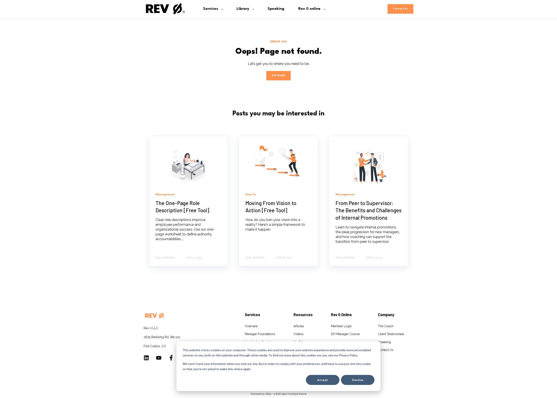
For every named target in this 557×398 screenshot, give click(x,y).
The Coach (385, 326)
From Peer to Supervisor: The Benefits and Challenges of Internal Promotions (368, 210)
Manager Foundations (260, 334)
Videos (299, 334)
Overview (251, 326)
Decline (358, 380)
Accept (322, 380)
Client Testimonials (391, 334)
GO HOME (278, 75)
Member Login (341, 326)
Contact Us (385, 350)
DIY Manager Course (345, 334)
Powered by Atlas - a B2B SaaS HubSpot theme (279, 393)
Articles (299, 326)
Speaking (384, 342)
